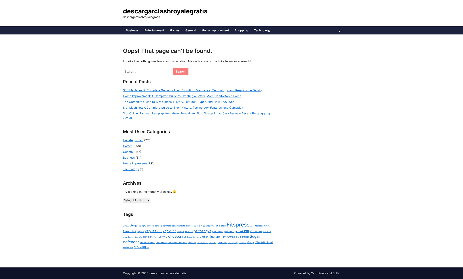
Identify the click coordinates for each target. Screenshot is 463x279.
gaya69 (140, 231)
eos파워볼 (199, 225)
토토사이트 (141, 247)
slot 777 (161, 237)
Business (132, 30)
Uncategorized (133, 140)
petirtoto (229, 231)
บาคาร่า (242, 242)
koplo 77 (169, 231)
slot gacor (173, 236)
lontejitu (180, 231)
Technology (262, 30)
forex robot (129, 231)
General (190, 30)
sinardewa (128, 237)
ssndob (244, 236)
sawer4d (267, 231)
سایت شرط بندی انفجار (206, 242)
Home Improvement (215, 30)
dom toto (167, 226)
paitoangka (202, 231)
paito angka (217, 231)
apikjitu (142, 226)
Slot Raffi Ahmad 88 (227, 236)
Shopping (241, 30)
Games (175, 30)
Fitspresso (240, 224)
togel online (161, 242)
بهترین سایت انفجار (227, 242)
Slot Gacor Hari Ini (190, 237)
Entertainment (154, 30)
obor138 (189, 231)
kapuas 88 (153, 231)
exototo (222, 226)
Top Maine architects (177, 242)
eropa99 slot (212, 226)
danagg (158, 226)
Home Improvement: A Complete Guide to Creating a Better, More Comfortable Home (182, 96)
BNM (336, 273)
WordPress (318, 273)
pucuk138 (242, 231)
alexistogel (130, 225)
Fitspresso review (262, 226)
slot (145, 236)
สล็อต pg (250, 242)
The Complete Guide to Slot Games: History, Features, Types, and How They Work (179, 102)
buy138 (150, 226)
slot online (207, 236)
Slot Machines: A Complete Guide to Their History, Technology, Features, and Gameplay (183, 107)
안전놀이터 (128, 247)
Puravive (256, 231)
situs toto (137, 237)
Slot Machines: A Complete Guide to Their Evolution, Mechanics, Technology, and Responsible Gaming (193, 90)
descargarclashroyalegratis (165, 11)
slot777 (152, 236)
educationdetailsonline (182, 226)
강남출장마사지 (264, 242)
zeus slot (192, 242)
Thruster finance (147, 242)
